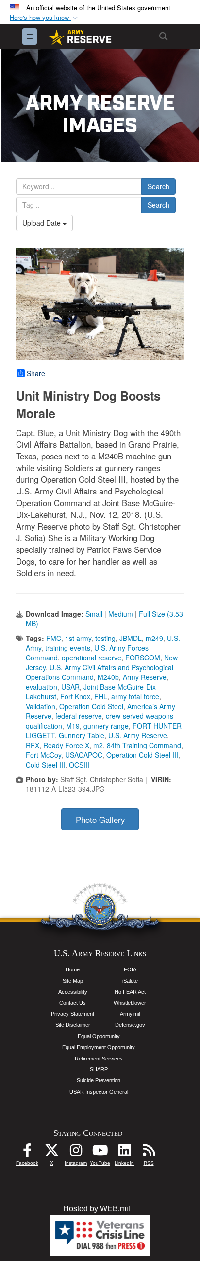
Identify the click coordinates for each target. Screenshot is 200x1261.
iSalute (130, 981)
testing (105, 638)
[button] (45, 18)
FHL (100, 696)
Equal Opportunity (99, 1036)
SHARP (99, 1069)
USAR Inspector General (98, 1092)
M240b (108, 677)
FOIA (130, 969)
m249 (154, 638)
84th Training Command (144, 745)
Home (73, 969)
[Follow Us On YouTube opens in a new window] (100, 1153)
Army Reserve (145, 677)
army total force (135, 696)
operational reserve (91, 657)
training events (67, 648)
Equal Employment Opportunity (98, 1047)
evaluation (41, 687)
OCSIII (79, 764)
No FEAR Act (130, 992)
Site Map (73, 981)
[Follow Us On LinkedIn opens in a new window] (124, 1153)
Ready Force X (66, 745)
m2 (98, 745)
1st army (78, 638)
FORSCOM (142, 657)
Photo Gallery (100, 819)
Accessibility (72, 992)
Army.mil (130, 1014)
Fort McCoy (43, 755)
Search (158, 186)
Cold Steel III (45, 764)
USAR (70, 687)
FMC (53, 638)
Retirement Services (99, 1058)
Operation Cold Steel (91, 706)
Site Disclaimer (72, 1025)
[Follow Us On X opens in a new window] (51, 1153)
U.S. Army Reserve (137, 735)
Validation (40, 706)
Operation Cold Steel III (142, 755)
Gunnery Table (81, 735)
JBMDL (130, 638)
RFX (32, 745)
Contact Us (72, 1002)
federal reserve (78, 716)
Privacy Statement (72, 1014)
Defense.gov (130, 1025)
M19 (73, 726)
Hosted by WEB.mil (96, 1209)
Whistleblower (130, 1002)
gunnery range (106, 726)
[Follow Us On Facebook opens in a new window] (27, 1153)
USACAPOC (83, 755)
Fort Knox (75, 696)
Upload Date (42, 223)
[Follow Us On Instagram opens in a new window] (76, 1153)
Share (36, 373)
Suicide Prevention (98, 1080)
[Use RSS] (148, 1153)
